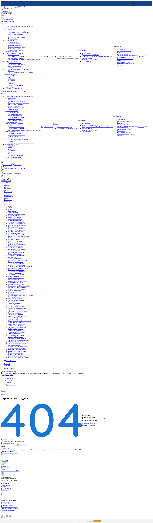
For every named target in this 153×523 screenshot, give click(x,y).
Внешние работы (6, 503)
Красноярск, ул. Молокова (16, 270)
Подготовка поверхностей (9, 507)
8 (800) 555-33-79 (7, 11)
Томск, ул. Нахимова (14, 333)
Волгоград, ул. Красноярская (16, 227)
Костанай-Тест (12, 257)
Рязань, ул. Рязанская (14, 303)
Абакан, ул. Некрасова (14, 217)
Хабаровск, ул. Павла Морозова (17, 346)
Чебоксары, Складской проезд (17, 349)
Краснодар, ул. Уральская (15, 262)
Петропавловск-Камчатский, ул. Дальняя (20, 295)
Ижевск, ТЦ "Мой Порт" (15, 241)
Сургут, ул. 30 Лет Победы (16, 325)
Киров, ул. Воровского (15, 254)
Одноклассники (11, 385)
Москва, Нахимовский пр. (16, 278)
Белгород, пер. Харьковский (16, 222)
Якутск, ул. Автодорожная (16, 354)
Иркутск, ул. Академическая (16, 244)
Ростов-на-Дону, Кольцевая (16, 300)
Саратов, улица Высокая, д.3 (16, 214)
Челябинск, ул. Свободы (15, 353)
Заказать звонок (6, 13)
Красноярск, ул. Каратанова (16, 265)
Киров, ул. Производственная (17, 255)
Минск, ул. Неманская (14, 273)
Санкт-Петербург (13, 212)
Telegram (9, 380)
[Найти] (2, 17)
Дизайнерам (33, 1)
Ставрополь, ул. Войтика (15, 322)
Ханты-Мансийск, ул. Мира (16, 348)
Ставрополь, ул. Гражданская (16, 324)
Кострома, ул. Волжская (15, 258)
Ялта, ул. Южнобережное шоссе (17, 356)
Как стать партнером (7, 451)
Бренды (3, 469)
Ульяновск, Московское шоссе (17, 338)
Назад (9, 206)
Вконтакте (9, 378)
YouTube (9, 382)
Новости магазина (8, 443)
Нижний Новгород (13, 279)
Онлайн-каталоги (6, 485)
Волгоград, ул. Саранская (15, 228)
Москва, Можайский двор (16, 276)
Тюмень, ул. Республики (15, 337)
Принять (97, 521)
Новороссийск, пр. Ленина (16, 284)
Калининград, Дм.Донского (16, 249)
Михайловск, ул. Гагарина (16, 274)
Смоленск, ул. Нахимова (15, 314)
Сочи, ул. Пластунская (14, 317)
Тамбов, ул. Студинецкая (15, 329)
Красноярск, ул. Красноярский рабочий (20, 266)
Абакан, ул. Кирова (13, 215)
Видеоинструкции (6, 488)
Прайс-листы (5, 490)
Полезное (3, 486)
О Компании (4, 466)
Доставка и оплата (24, 1)
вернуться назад (90, 425)
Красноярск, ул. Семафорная (16, 271)
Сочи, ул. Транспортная (15, 319)
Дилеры (3, 454)
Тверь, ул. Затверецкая (14, 330)
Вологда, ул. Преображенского (17, 230)
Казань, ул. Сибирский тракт (16, 247)
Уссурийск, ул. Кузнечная (15, 341)
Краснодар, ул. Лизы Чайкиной (17, 260)
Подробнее (89, 521)
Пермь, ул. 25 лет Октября (16, 292)
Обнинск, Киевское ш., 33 (16, 290)
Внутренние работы (7, 505)
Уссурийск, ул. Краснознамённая (18, 340)
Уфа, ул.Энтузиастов (14, 345)
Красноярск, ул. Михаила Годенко (18, 268)
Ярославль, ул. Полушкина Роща (18, 357)
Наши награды (5, 468)
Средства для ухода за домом (9, 508)
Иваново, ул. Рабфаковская (16, 239)
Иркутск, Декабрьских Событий (17, 243)
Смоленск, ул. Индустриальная (17, 311)
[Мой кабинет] (2, 162)
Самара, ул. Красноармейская (17, 308)
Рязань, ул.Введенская (14, 305)
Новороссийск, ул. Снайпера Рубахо (19, 286)
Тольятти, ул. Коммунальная (16, 332)
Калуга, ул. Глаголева (14, 250)
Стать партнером (13, 1)
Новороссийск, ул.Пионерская (17, 287)
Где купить (4, 1)
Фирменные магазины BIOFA (10, 471)
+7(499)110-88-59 (7, 8)
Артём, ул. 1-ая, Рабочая (15, 219)
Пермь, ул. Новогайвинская (16, 294)
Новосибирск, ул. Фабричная (16, 289)
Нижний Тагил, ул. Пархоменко (17, 281)
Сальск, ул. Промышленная (16, 306)
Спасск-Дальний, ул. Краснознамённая (19, 321)
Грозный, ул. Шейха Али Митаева (18, 235)
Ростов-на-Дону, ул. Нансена (16, 302)
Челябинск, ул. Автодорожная (17, 351)
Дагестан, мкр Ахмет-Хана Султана (18, 236)
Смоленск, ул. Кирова (14, 313)
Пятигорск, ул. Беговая (15, 298)
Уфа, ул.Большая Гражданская (17, 343)
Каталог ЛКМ (5, 502)
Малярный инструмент (8, 510)
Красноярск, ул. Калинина (16, 263)
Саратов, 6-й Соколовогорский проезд (19, 310)
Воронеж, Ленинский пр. (15, 231)
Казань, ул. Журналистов (15, 246)
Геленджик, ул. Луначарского (17, 233)
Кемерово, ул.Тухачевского (16, 252)
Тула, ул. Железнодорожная (16, 335)
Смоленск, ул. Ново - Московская (18, 316)
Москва (10, 209)
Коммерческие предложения (9, 453)
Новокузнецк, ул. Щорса (15, 282)
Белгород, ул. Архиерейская (16, 223)
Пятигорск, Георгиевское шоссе (17, 297)
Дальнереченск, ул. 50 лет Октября (18, 238)
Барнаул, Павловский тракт (16, 220)
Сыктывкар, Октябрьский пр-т (17, 327)
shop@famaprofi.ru (7, 375)
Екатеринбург (12, 211)
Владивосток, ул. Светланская (17, 225)
